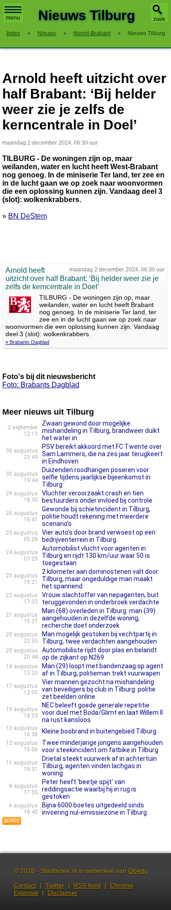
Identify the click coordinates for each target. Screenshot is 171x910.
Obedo (138, 870)
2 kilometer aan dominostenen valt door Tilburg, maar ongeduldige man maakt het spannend (100, 579)
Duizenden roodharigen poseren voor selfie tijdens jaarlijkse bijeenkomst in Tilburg (96, 477)
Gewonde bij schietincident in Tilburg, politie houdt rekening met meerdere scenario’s (96, 516)
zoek (159, 19)
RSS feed (87, 885)
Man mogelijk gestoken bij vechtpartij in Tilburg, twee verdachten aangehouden (99, 637)
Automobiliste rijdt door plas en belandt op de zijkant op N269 (99, 653)
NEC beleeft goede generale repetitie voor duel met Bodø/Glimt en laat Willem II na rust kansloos (102, 712)
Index (13, 33)
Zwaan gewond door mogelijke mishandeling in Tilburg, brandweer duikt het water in (101, 431)
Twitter (54, 885)
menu (13, 18)
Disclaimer (62, 892)
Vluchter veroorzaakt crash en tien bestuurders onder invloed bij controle (97, 496)
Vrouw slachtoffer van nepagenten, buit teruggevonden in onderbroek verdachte (100, 598)
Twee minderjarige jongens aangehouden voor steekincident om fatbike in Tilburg (102, 746)
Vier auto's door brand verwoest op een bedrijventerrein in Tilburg (98, 536)
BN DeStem (27, 216)
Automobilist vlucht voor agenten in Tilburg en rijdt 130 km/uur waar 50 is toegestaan (96, 556)
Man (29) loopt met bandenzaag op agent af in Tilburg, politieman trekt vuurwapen (102, 669)
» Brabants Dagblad (27, 342)
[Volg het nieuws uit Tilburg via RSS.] (11, 822)
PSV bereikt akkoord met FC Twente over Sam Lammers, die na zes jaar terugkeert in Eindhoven (102, 454)
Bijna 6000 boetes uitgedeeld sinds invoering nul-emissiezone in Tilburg (94, 808)
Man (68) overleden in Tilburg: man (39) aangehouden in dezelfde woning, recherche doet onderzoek (98, 618)
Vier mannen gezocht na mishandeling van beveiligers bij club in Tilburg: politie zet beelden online (98, 689)
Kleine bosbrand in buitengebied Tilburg (99, 731)
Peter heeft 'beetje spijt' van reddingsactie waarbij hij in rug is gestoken (89, 789)
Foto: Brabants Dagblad (40, 385)
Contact (25, 885)
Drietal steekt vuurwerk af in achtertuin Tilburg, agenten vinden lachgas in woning (99, 766)
